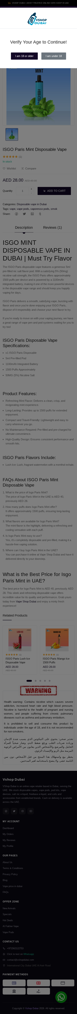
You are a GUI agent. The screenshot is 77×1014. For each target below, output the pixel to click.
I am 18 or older (24, 55)
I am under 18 (54, 55)
